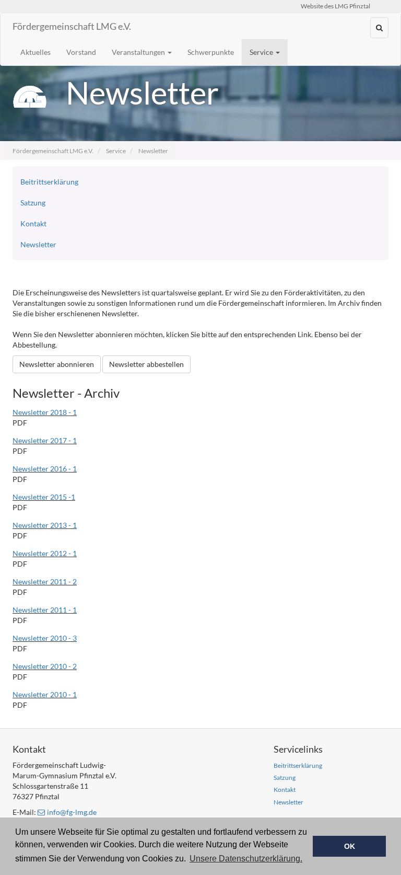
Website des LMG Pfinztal (335, 6)
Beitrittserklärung (49, 181)
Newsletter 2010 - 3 (45, 638)
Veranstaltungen (139, 52)
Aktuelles (35, 52)
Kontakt (33, 223)
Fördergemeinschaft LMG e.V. (72, 26)
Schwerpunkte (210, 52)
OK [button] (349, 846)
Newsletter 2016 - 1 (45, 468)
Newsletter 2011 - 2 (45, 581)
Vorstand (81, 52)
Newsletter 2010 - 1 (45, 694)
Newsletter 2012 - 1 (45, 553)
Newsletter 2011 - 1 (45, 609)
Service (262, 52)
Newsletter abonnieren (56, 364)
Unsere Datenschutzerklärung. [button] (246, 858)
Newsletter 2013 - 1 (45, 525)
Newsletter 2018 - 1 (45, 412)
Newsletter (153, 151)
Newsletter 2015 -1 (44, 496)
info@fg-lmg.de (72, 812)
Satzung (32, 202)
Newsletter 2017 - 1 (45, 440)
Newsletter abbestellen (146, 364)
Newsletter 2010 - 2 (45, 666)
